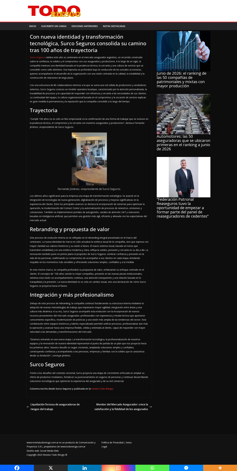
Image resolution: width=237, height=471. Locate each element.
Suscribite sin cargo (53, 26)
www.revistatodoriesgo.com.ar (43, 442)
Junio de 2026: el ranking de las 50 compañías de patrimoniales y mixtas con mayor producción (181, 79)
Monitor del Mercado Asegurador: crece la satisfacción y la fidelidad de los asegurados (121, 407)
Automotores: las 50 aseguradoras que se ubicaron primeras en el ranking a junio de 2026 (183, 142)
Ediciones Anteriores (85, 26)
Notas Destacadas (114, 26)
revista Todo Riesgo (102, 388)
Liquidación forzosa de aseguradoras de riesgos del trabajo (55, 407)
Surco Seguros (37, 57)
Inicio (32, 26)
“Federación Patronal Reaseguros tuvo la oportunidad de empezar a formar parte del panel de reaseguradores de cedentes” (182, 208)
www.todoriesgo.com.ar (72, 446)
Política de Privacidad (112, 442)
